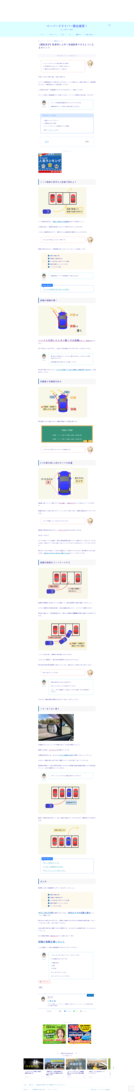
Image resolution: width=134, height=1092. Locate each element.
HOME (25, 1084)
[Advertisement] (46, 11)
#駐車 (40, 987)
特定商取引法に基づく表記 (39, 1089)
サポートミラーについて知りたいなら (54, 870)
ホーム (43, 34)
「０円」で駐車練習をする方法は (53, 866)
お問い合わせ (89, 34)
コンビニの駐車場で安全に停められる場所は (56, 289)
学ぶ (62, 34)
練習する (78, 34)
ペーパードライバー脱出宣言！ (67, 25)
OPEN (87, 141)
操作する (58, 41)
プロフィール (53, 34)
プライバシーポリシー (53, 1089)
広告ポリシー (27, 1089)
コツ (70, 34)
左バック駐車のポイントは (51, 863)
